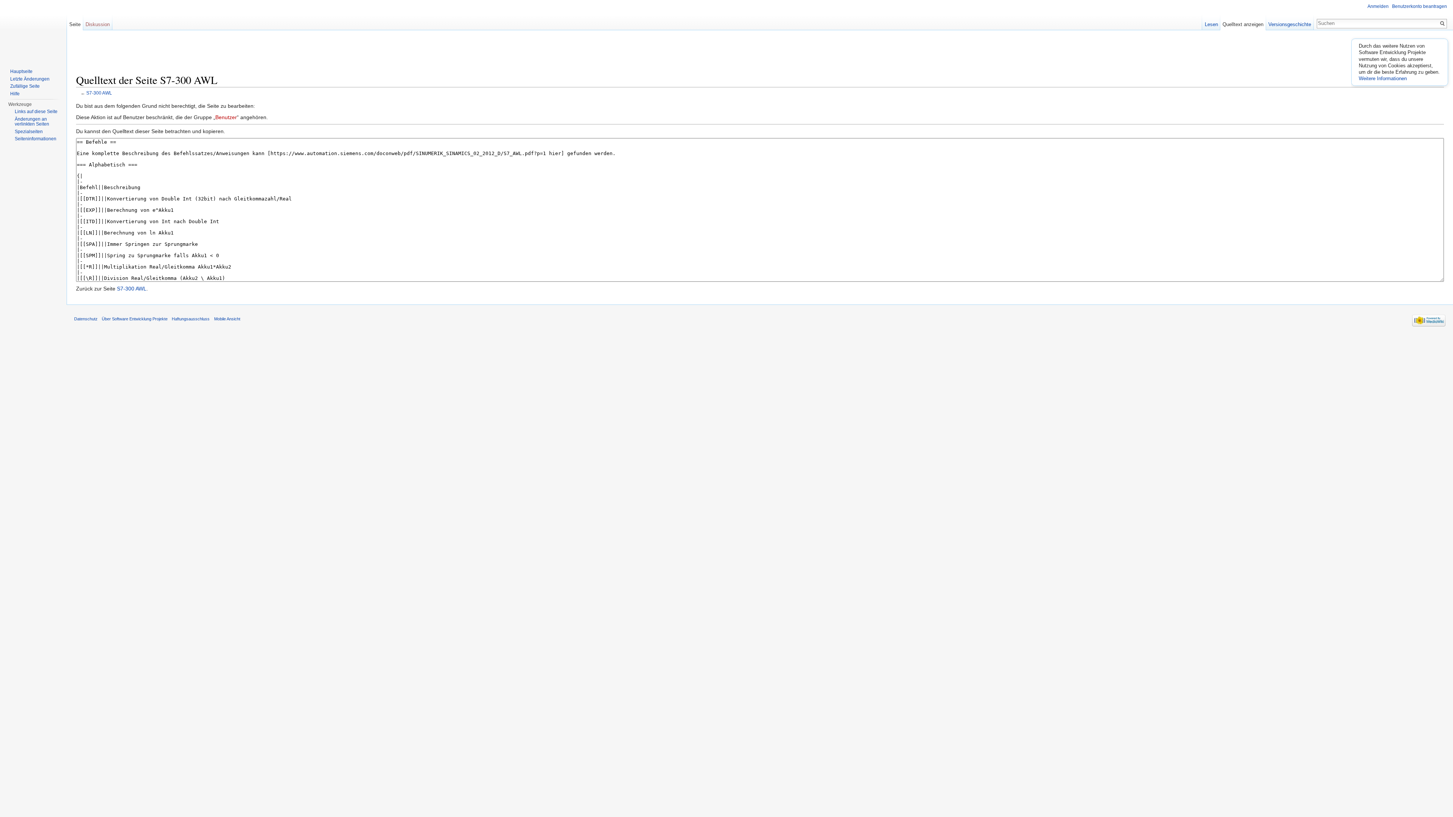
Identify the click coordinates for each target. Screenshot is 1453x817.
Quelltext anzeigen (1243, 24)
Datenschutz (86, 319)
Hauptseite (21, 71)
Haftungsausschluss (191, 319)
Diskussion (98, 24)
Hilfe (15, 93)
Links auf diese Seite (36, 111)
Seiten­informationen (35, 138)
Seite (75, 24)
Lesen (1211, 24)
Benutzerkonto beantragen (1419, 6)
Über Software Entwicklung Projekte (135, 319)
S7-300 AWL (99, 92)
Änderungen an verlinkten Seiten (32, 121)
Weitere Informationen (1383, 78)
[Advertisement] (760, 55)
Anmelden (1378, 6)
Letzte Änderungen (30, 79)
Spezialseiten (29, 131)
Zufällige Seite (25, 86)
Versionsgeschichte (1289, 24)
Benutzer (226, 117)
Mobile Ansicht (227, 319)
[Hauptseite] (33, 30)
